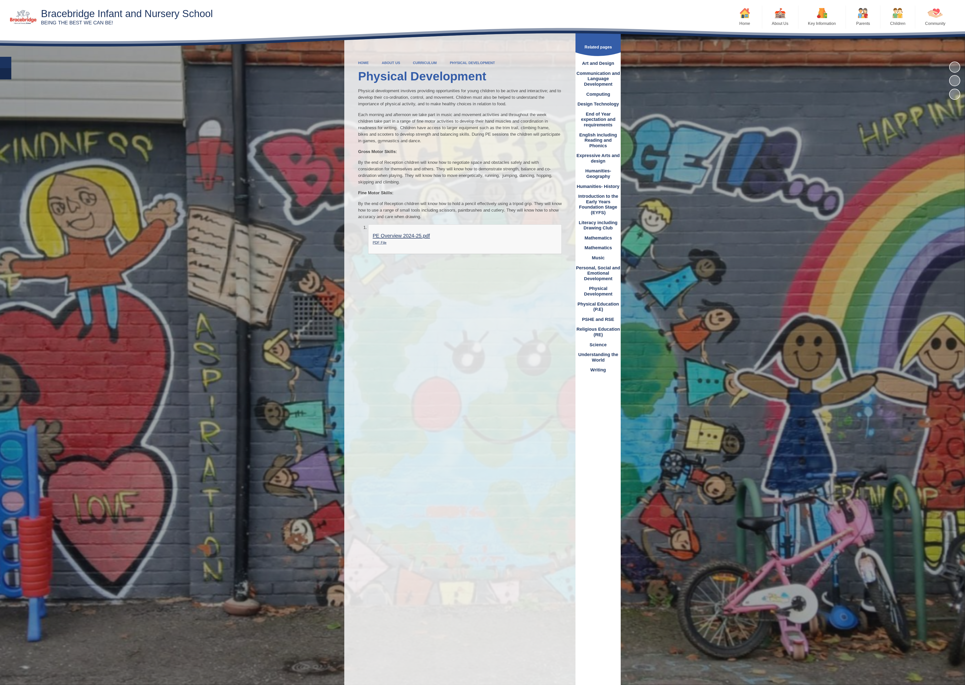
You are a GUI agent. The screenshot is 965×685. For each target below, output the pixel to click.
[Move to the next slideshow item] (954, 94)
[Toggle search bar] (5, 62)
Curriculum (425, 63)
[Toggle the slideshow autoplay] (954, 67)
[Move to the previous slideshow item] (954, 80)
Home (363, 63)
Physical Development (472, 63)
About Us (391, 63)
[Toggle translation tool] (5, 73)
